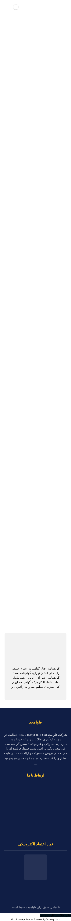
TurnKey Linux (53, 919)
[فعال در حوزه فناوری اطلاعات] (16, 7)
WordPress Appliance (21, 919)
